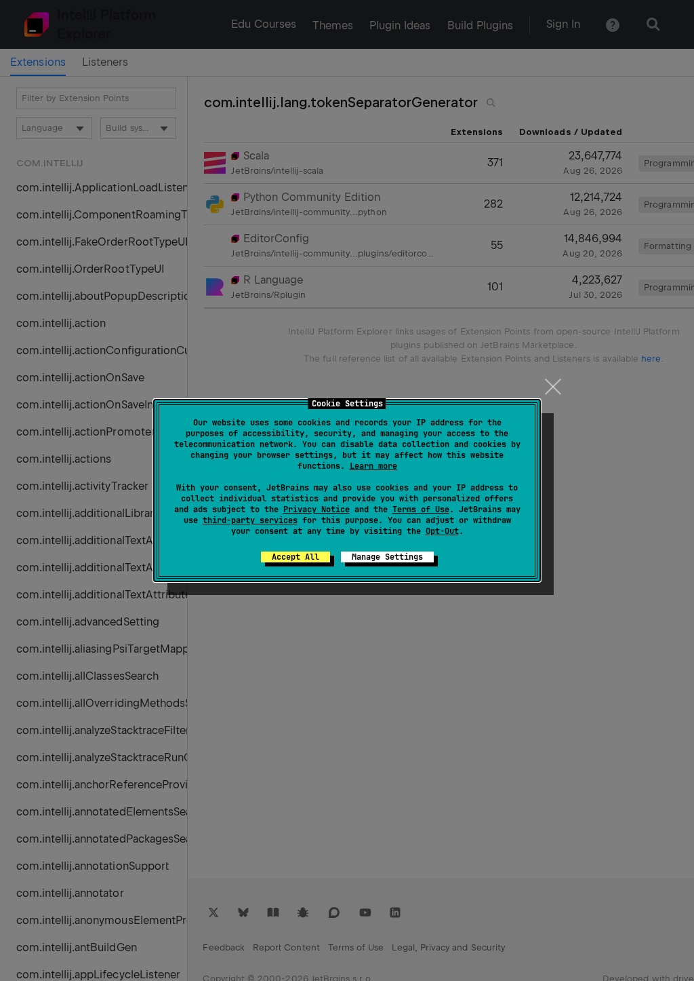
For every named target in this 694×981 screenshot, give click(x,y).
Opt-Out (442, 531)
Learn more (373, 466)
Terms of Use (420, 509)
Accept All (295, 557)
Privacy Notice (316, 509)
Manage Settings (387, 557)
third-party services (250, 520)
